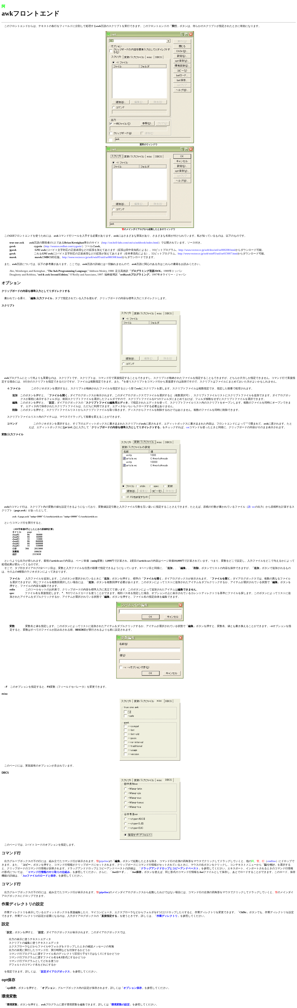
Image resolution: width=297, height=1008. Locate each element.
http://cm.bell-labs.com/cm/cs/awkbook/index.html (130, 242)
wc (253, 506)
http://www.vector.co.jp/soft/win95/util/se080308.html (92, 257)
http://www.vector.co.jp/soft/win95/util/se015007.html (208, 253)
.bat (39, 875)
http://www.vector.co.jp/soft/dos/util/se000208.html (207, 249)
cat (187, 427)
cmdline (271, 861)
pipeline (104, 861)
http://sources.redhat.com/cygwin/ (63, 246)
